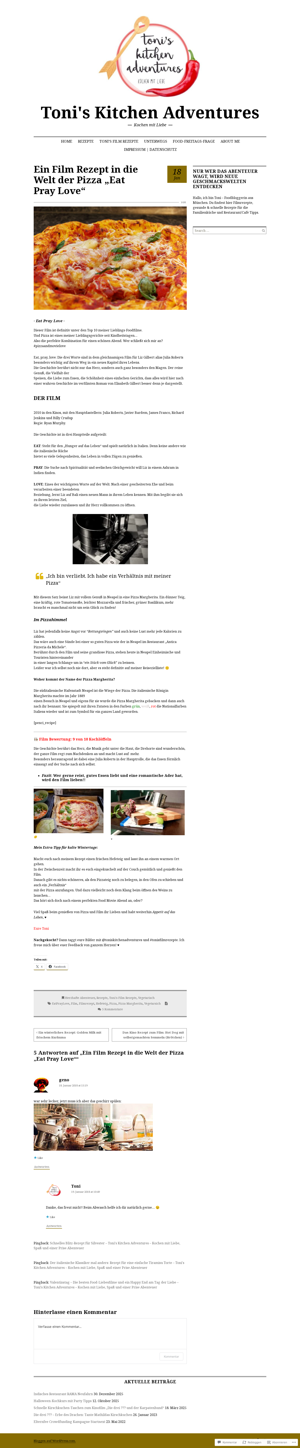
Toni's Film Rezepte (123, 998)
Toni (76, 1186)
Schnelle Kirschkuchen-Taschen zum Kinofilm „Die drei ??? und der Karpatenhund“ (99, 1408)
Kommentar (171, 1356)
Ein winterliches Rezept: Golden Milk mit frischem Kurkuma (68, 1034)
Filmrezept (86, 1003)
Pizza (113, 1003)
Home (66, 141)
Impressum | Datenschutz (150, 149)
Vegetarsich (152, 1003)
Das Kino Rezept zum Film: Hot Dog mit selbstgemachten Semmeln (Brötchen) (153, 1034)
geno (64, 1080)
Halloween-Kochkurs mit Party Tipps (63, 1401)
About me (230, 141)
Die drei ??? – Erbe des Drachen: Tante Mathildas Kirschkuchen (83, 1414)
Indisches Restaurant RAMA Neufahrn (63, 1394)
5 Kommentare (112, 1009)
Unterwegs (155, 141)
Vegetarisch (146, 998)
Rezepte (86, 141)
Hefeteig (102, 1003)
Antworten (41, 1167)
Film (74, 1003)
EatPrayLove (60, 1003)
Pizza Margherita (130, 1003)
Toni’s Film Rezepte (118, 141)
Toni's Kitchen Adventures (150, 112)
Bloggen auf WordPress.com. (55, 1441)
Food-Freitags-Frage (194, 141)
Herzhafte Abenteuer (80, 998)
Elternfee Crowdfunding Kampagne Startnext (69, 1421)
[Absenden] (263, 231)
